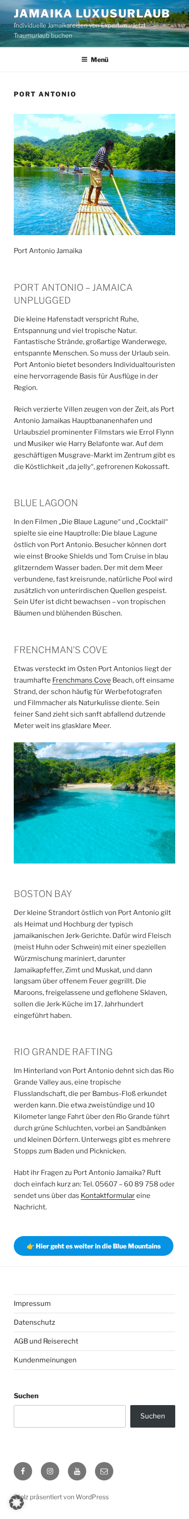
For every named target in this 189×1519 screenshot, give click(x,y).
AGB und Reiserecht (46, 1341)
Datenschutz (34, 1322)
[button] (16, 1502)
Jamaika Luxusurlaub (92, 13)
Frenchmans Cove (81, 680)
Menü (99, 59)
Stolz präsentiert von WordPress (61, 1497)
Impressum (32, 1303)
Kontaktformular (108, 1195)
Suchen (26, 1396)
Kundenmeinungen (45, 1360)
